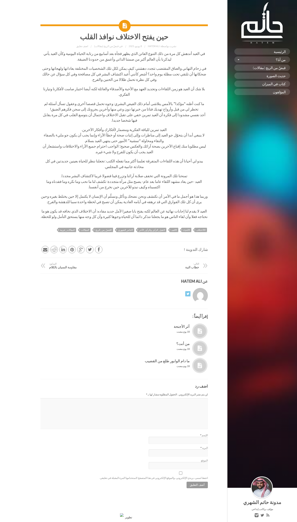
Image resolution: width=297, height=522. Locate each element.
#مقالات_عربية (67, 229)
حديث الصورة (276, 76)
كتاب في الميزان (274, 84)
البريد (205, 447)
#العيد (174, 229)
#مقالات (85, 229)
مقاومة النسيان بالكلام (63, 265)
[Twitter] (262, 515)
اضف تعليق (82, 46)
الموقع (204, 460)
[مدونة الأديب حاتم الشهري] (262, 42)
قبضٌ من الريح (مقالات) (269, 68)
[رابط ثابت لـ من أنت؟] (199, 348)
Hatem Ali (153, 46)
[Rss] (268, 515)
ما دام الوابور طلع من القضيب (167, 361)
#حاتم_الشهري (125, 229)
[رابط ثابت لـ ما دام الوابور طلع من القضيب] (199, 365)
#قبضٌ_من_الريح (103, 229)
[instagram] (256, 515)
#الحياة (186, 229)
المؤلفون (279, 92)
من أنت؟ (183, 343)
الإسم (205, 435)
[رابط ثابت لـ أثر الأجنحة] (199, 331)
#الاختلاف (200, 229)
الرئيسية (280, 51)
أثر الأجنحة (182, 326)
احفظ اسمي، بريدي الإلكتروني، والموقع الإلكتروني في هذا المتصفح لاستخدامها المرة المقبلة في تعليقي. (153, 477)
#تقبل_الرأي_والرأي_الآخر (152, 229)
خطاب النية (192, 265)
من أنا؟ (281, 60)
